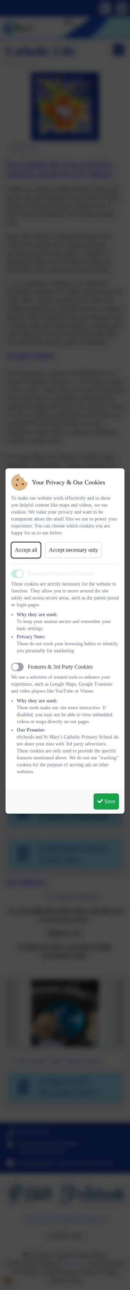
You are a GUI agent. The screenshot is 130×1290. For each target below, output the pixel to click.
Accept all (26, 550)
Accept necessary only (73, 550)
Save (109, 801)
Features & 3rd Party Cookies (60, 667)
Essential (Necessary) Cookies (61, 574)
